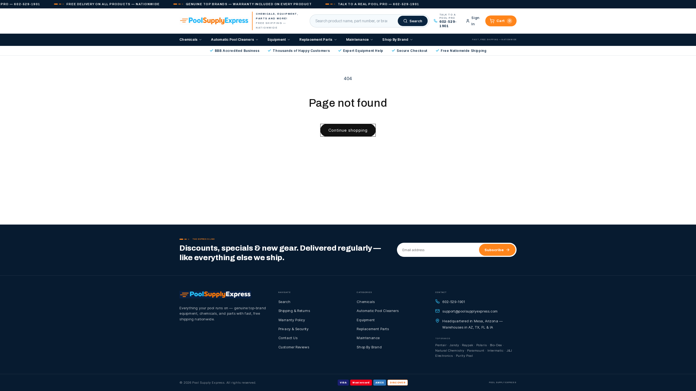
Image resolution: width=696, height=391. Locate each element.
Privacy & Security (293, 329)
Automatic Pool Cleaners (232, 39)
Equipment (277, 39)
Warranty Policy (291, 320)
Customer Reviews (293, 347)
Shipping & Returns (294, 310)
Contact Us (288, 338)
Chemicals (188, 39)
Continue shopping (348, 130)
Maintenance (357, 39)
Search (284, 301)
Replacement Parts (315, 39)
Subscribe (494, 250)
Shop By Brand (395, 39)
